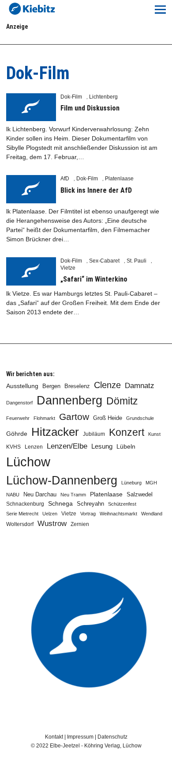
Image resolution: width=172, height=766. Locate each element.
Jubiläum (94, 434)
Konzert (126, 432)
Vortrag (88, 513)
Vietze (67, 268)
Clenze (107, 385)
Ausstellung (22, 385)
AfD (64, 178)
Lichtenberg (103, 97)
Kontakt (54, 737)
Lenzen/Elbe (67, 446)
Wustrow (52, 523)
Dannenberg (69, 400)
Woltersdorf (20, 524)
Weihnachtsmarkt (118, 513)
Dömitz (122, 401)
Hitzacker (55, 431)
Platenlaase (119, 178)
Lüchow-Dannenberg (61, 480)
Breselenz (77, 386)
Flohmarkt (44, 418)
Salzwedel (140, 494)
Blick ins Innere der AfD (96, 190)
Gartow (74, 417)
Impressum (80, 737)
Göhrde (16, 433)
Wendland (151, 513)
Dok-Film (71, 97)
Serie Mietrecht (22, 513)
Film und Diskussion (90, 108)
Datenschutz (112, 737)
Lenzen (34, 447)
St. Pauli (136, 261)
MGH (151, 482)
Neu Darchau (39, 494)
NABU (12, 494)
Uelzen (49, 513)
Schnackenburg (25, 504)
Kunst (154, 434)
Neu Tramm (73, 494)
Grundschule (140, 418)
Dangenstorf (19, 402)
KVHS (13, 447)
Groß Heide (107, 418)
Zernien (80, 524)
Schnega (60, 503)
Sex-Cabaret (104, 261)
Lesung (101, 446)
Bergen (51, 386)
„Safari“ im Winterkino (93, 279)
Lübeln (125, 446)
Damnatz (139, 385)
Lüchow (28, 461)
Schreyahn (90, 503)
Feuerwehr (18, 418)
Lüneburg (131, 482)
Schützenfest (122, 504)
